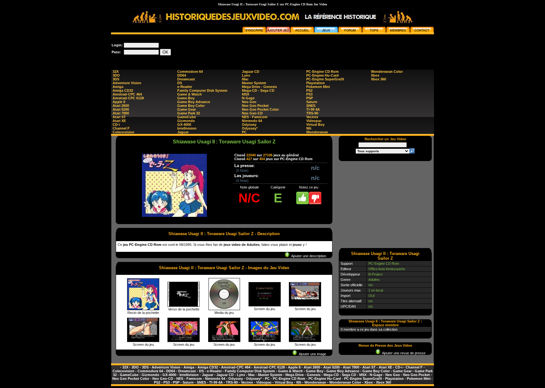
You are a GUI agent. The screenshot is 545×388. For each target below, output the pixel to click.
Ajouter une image (311, 354)
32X (116, 71)
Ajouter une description (308, 256)
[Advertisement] (319, 48)
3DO (116, 75)
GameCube (186, 117)
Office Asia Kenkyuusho (386, 269)
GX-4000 (184, 124)
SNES (310, 105)
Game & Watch (189, 94)
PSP (309, 98)
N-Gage (248, 98)
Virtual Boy (315, 124)
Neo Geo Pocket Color (260, 109)
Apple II (119, 102)
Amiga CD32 (123, 90)
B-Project (375, 274)
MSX (245, 94)
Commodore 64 (190, 71)
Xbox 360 (378, 79)
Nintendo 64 (252, 121)
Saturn (311, 102)
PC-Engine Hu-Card (322, 75)
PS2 (309, 90)
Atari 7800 (121, 113)
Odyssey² (250, 128)
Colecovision (123, 132)
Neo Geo (249, 102)
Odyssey (249, 124)
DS (179, 83)
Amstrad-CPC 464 (127, 94)
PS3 (309, 94)
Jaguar (183, 132)
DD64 (181, 75)
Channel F (121, 128)
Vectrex (312, 117)
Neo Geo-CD (252, 113)
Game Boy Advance (193, 102)
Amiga (118, 87)
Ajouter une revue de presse (402, 353)
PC (244, 132)
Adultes (374, 279)
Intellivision (186, 128)
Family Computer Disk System (202, 90)
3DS (116, 79)
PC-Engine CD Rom (322, 71)
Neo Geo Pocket (255, 105)
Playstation (315, 83)
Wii (308, 128)
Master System (254, 83)
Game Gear (186, 109)
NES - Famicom (254, 117)
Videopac (314, 121)
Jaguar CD (250, 71)
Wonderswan (317, 132)
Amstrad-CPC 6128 (128, 98)
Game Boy (186, 98)
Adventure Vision (127, 83)
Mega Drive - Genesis (259, 87)
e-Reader (184, 87)
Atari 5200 (121, 109)
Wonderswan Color (387, 71)
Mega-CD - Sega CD (258, 90)
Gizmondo (186, 121)
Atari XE (119, 121)
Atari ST (119, 117)
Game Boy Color (191, 105)
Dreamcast (186, 79)
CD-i (116, 124)
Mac (245, 79)
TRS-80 (312, 113)
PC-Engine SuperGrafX (325, 79)
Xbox (375, 75)
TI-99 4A (313, 109)
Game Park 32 (188, 113)
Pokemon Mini (318, 87)
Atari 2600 (121, 105)
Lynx (246, 75)
